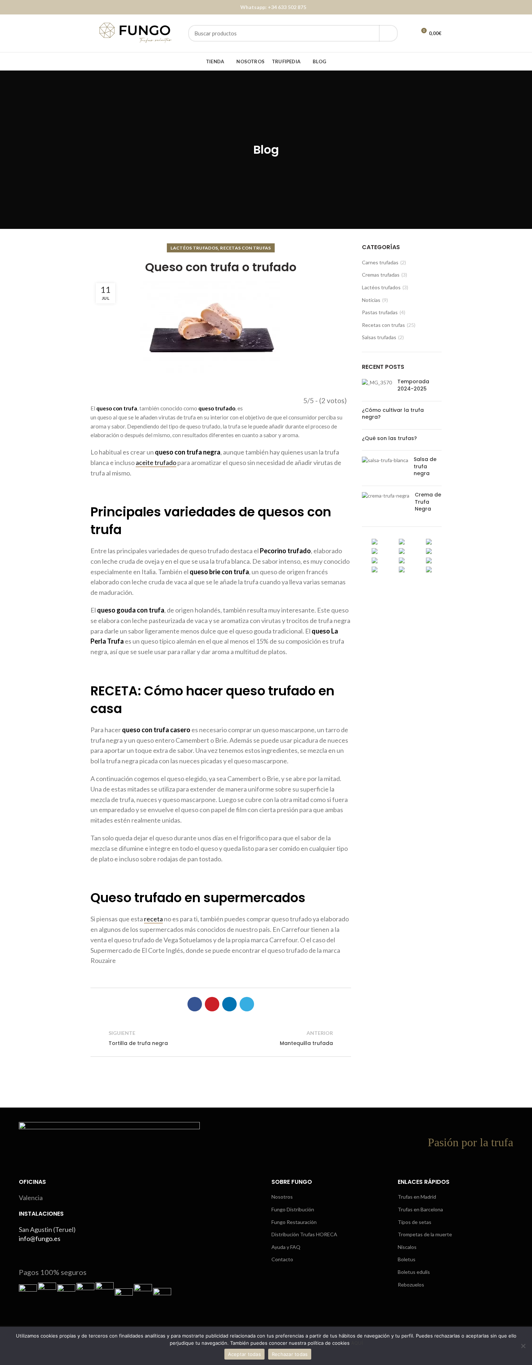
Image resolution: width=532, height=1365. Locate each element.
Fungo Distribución (292, 1209)
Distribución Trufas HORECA (304, 1234)
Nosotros (282, 1197)
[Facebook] (194, 1004)
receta (153, 919)
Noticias (371, 300)
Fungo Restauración (294, 1222)
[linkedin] (229, 1004)
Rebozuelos (411, 1284)
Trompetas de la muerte (425, 1234)
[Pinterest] (212, 1004)
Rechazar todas (290, 1354)
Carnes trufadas (380, 262)
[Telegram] (247, 1004)
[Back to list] (220, 1038)
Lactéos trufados (194, 248)
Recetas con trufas (245, 248)
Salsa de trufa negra (425, 466)
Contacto (282, 1259)
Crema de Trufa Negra (428, 501)
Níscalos (407, 1247)
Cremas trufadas (381, 275)
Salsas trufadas (379, 337)
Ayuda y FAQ (285, 1247)
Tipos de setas (414, 1222)
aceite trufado (156, 462)
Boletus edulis (414, 1272)
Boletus (406, 1259)
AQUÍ (357, 1343)
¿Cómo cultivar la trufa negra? (393, 413)
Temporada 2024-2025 (413, 385)
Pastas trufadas (380, 312)
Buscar (388, 33)
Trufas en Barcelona (420, 1209)
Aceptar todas (244, 1354)
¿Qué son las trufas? (389, 438)
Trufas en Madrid (417, 1197)
